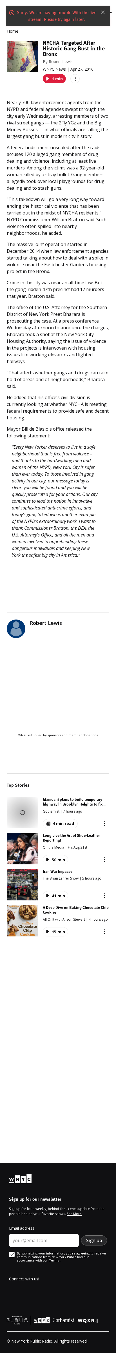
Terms (54, 1260)
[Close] (103, 12)
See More (74, 1213)
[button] (58, 812)
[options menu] (75, 78)
